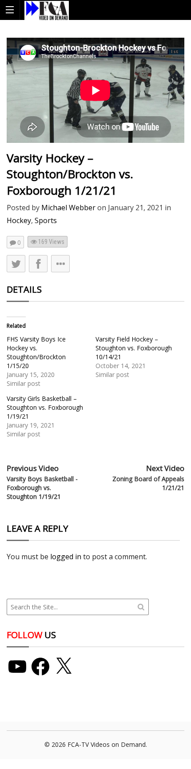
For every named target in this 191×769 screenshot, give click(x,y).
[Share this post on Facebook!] (38, 263)
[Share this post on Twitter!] (16, 263)
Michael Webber (68, 207)
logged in (65, 556)
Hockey (19, 220)
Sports (46, 220)
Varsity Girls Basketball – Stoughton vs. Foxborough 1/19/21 (45, 407)
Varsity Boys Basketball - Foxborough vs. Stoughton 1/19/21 (42, 487)
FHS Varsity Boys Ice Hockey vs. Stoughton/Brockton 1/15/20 (36, 352)
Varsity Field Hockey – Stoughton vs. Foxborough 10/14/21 (134, 348)
